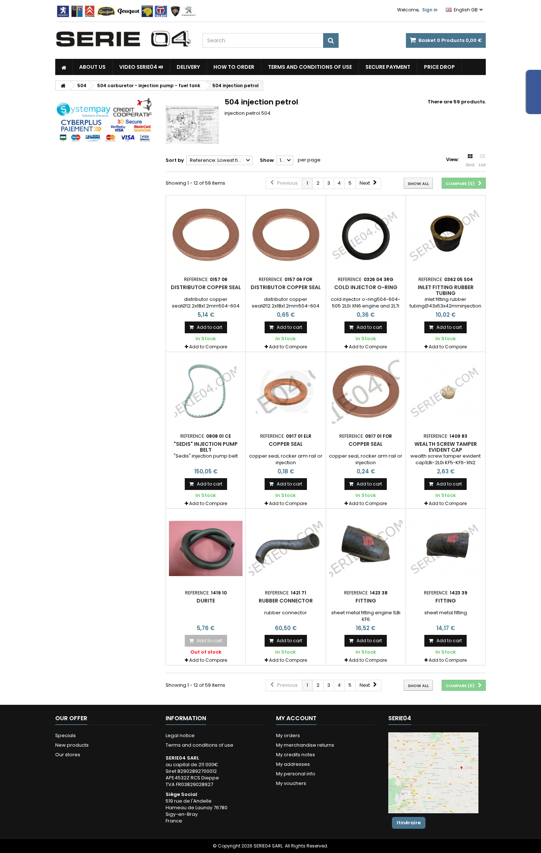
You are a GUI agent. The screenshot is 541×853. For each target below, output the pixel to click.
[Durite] (206, 548)
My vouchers (291, 783)
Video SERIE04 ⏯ (141, 67)
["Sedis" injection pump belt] (206, 392)
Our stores (67, 754)
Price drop (439, 67)
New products (72, 745)
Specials (65, 735)
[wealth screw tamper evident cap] (445, 392)
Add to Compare (208, 347)
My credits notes (295, 754)
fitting (366, 600)
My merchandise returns (305, 745)
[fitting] (366, 548)
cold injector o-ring (365, 287)
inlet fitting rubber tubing (446, 290)
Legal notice (180, 735)
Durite (206, 600)
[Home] (64, 67)
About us (92, 67)
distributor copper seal (206, 287)
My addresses (293, 764)
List (482, 165)
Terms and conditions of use (310, 67)
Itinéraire (409, 822)
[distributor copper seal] (206, 235)
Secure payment (387, 67)
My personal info (295, 773)
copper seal (286, 444)
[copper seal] (285, 392)
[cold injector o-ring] (366, 235)
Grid (470, 165)
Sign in (430, 10)
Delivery (188, 67)
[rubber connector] (285, 548)
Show (267, 160)
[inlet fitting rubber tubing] (445, 235)
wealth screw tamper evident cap (445, 447)
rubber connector (286, 600)
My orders (288, 735)
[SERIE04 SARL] (123, 39)
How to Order (233, 67)
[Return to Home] (63, 85)
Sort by (175, 160)
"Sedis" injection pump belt (206, 447)
